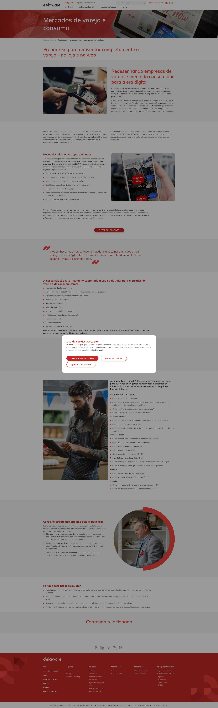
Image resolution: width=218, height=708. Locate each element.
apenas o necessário (81, 364)
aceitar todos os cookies (82, 358)
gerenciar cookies (113, 358)
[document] (109, 354)
